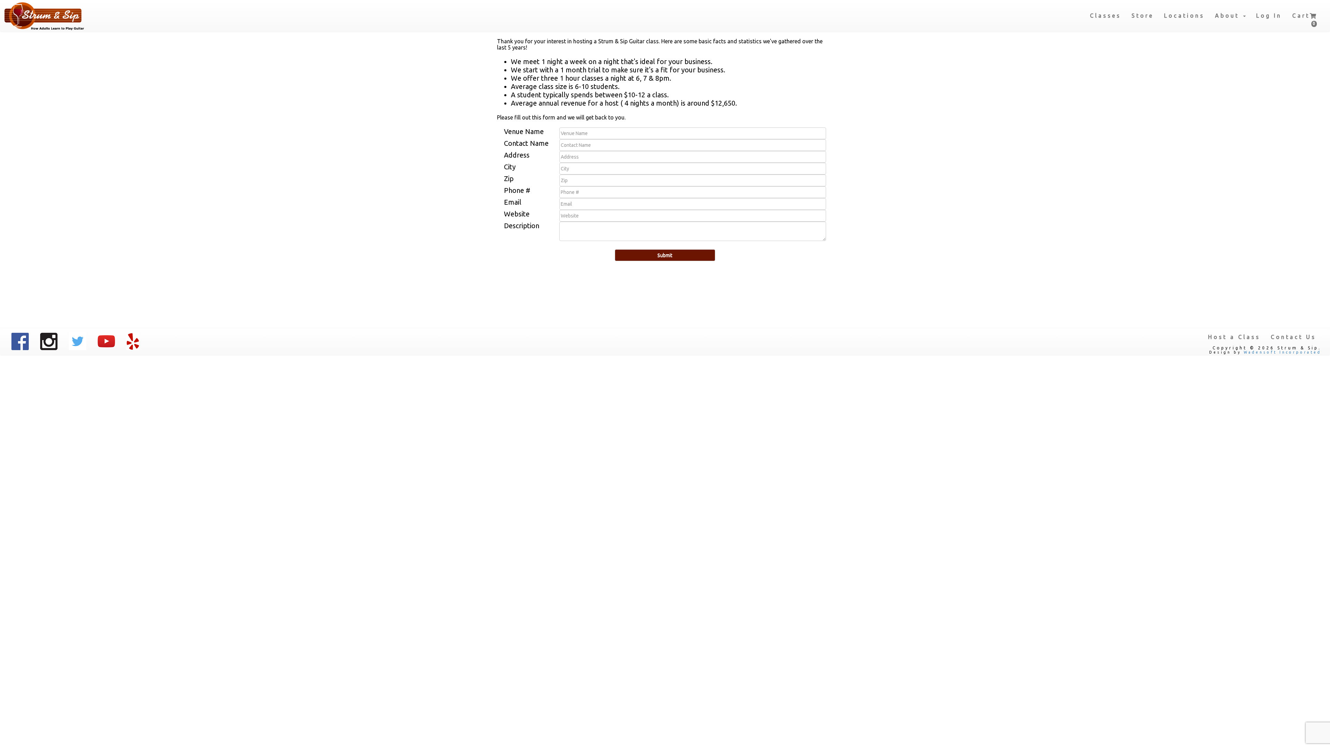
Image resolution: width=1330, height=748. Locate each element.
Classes (1105, 15)
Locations (1184, 15)
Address (517, 155)
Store (1143, 15)
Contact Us (1293, 337)
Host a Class (1234, 337)
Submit (664, 255)
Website (517, 214)
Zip (509, 178)
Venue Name (524, 131)
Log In (1269, 15)
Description (521, 226)
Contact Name (526, 143)
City (510, 167)
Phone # (517, 190)
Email (512, 202)
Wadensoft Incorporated (1282, 352)
